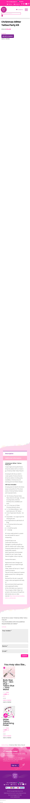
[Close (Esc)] (5, 800)
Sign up (14, 765)
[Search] (2, 16)
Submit (24, 656)
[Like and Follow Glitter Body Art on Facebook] (21, 4)
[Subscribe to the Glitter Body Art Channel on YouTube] (26, 4)
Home (3, 745)
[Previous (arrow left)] (0, 802)
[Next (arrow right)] (2, 802)
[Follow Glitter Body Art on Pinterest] (28, 4)
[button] (7, 700)
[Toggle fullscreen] (2, 800)
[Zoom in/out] (0, 800)
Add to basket (8, 36)
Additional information (13, 458)
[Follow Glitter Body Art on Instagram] (23, 4)
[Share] (3, 800)
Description (9, 454)
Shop (6, 745)
